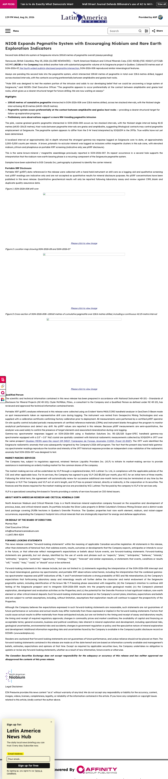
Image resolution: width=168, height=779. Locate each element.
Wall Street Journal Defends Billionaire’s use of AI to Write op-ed (122, 4)
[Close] (51, 722)
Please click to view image (84, 243)
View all (162, 4)
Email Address (15, 753)
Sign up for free (28, 765)
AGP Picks (8, 4)
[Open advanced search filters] (146, 31)
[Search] (140, 31)
